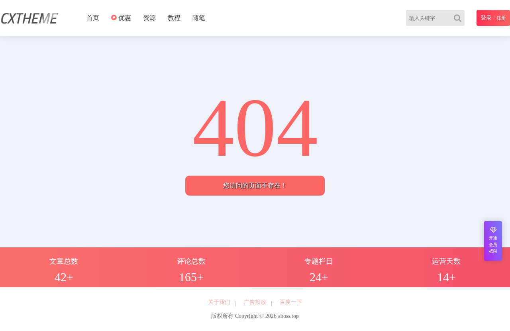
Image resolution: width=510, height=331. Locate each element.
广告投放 (255, 302)
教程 (174, 17)
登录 (486, 18)
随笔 (198, 17)
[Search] (459, 18)
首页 (92, 17)
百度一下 (291, 302)
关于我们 (219, 302)
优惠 (124, 17)
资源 (149, 17)
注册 (501, 18)
